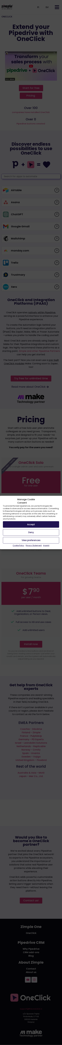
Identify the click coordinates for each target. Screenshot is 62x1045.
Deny (31, 532)
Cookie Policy (18, 545)
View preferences (31, 540)
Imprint (46, 545)
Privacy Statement (34, 545)
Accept (31, 524)
